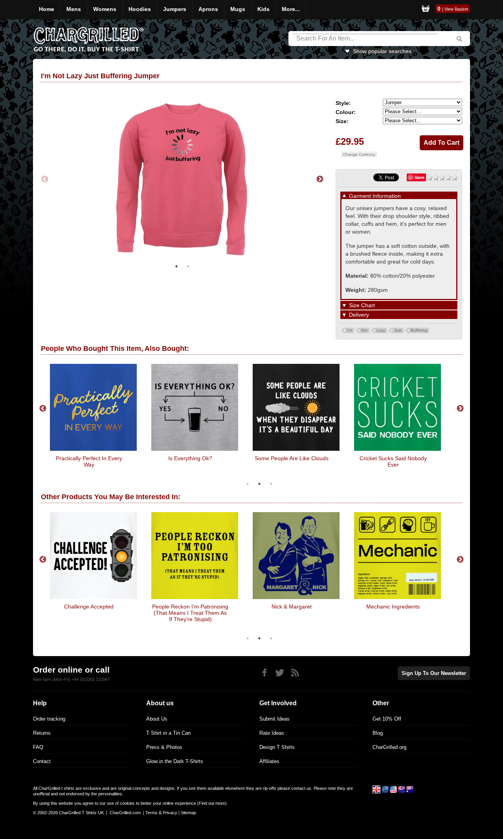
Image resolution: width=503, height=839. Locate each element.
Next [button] (320, 179)
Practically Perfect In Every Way (89, 461)
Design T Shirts (277, 747)
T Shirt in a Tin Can (168, 733)
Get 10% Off (387, 719)
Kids (263, 9)
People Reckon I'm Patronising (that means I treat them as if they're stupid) (190, 612)
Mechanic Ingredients (393, 606)
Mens (73, 9)
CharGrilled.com (125, 812)
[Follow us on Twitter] (280, 673)
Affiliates (269, 761)
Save (419, 177)
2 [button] (188, 266)
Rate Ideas (271, 733)
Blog (378, 733)
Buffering (419, 330)
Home (46, 9)
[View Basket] (425, 9)
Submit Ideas (274, 719)
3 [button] (271, 484)
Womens (104, 9)
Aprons (208, 9)
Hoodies (140, 9)
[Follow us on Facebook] (264, 673)
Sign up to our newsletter (434, 673)
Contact (42, 761)
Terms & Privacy (161, 812)
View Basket (456, 9)
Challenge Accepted (89, 606)
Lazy (380, 330)
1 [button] (176, 266)
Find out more (212, 803)
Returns (42, 733)
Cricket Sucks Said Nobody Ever (393, 461)
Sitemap (188, 812)
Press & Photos (164, 747)
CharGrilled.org (389, 747)
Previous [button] (45, 179)
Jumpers (174, 9)
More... (291, 9)
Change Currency (359, 154)
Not (364, 330)
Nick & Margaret (292, 606)
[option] (310, 179)
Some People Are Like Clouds (292, 458)
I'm (349, 330)
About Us (156, 719)
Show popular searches (382, 51)
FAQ (38, 747)
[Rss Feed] (295, 673)
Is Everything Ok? (190, 458)
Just (398, 330)
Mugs (237, 9)
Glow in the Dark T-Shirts (174, 761)
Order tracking (49, 719)
